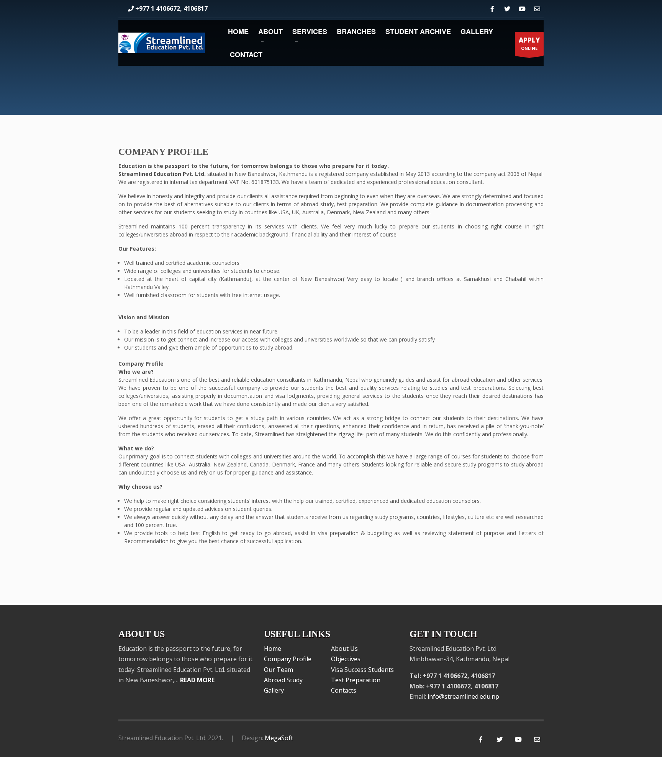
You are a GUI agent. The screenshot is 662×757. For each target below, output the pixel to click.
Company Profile (287, 659)
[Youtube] (522, 9)
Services (309, 31)
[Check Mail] (537, 9)
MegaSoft (279, 738)
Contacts (343, 690)
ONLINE (529, 43)
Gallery (476, 31)
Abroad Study (283, 680)
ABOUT (270, 31)
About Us (344, 648)
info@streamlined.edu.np (463, 696)
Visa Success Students (362, 669)
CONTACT (246, 54)
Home (238, 31)
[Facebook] (492, 9)
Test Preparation (355, 680)
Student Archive (418, 31)
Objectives (345, 659)
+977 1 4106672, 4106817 (171, 8)
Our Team (278, 669)
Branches (356, 31)
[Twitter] (507, 9)
